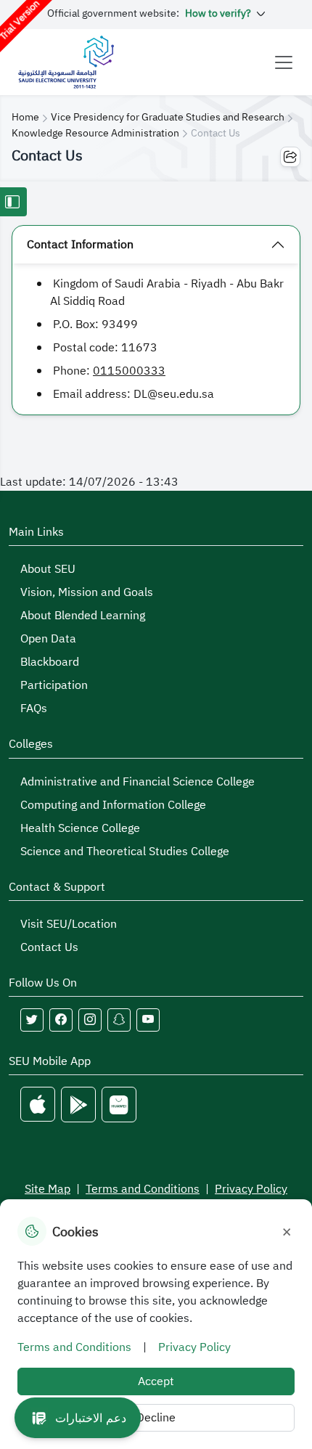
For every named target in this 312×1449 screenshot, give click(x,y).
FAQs (33, 708)
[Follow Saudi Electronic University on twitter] (32, 1020)
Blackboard (49, 662)
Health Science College (80, 828)
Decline (156, 1417)
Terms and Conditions (143, 1189)
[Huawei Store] (119, 1104)
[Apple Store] (37, 1104)
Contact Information (80, 244)
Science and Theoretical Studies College (124, 851)
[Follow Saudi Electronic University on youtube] (148, 1020)
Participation (54, 685)
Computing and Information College (113, 805)
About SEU (47, 569)
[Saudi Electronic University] (65, 62)
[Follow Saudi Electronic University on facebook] (61, 1020)
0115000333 (129, 371)
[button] (78, 1417)
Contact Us (49, 947)
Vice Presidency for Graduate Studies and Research (167, 117)
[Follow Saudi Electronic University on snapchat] (119, 1020)
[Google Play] (78, 1104)
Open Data (48, 639)
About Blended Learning (82, 615)
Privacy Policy (251, 1189)
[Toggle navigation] (284, 62)
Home (25, 117)
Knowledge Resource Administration (95, 133)
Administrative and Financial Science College (137, 782)
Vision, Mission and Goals (86, 592)
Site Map (47, 1189)
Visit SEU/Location (68, 924)
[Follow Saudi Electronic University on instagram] (90, 1020)
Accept (156, 1381)
